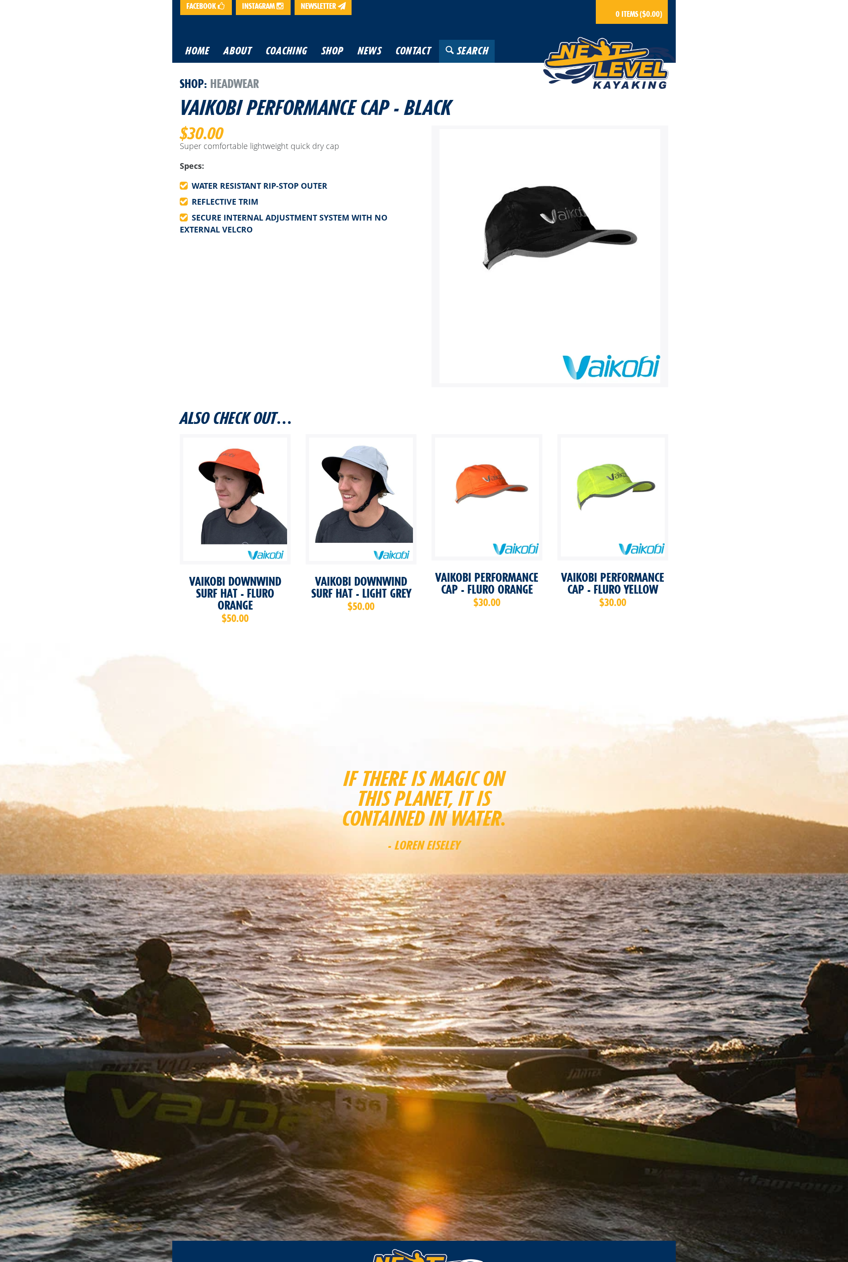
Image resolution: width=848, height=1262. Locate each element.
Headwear (234, 83)
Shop (192, 83)
